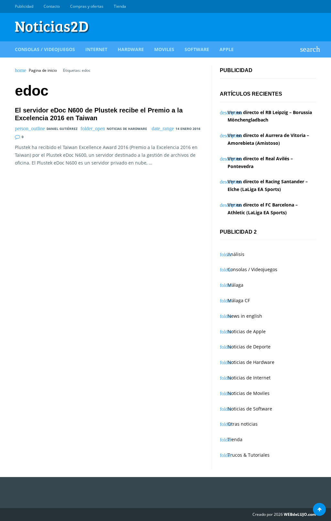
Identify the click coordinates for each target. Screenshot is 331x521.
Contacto (52, 6)
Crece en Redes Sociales (312, 6)
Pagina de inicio (43, 70)
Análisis (236, 254)
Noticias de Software (250, 409)
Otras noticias (243, 424)
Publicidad (24, 6)
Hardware (131, 49)
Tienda (120, 6)
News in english (245, 316)
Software (197, 49)
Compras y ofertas (86, 6)
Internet (96, 49)
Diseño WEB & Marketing (305, 6)
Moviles (164, 49)
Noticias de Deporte (249, 347)
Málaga (235, 285)
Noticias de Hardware (127, 128)
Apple (226, 49)
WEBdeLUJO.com (300, 514)
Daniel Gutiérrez (62, 128)
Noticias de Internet (249, 378)
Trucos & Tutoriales (249, 455)
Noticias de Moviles (249, 393)
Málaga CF (239, 300)
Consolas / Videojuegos (45, 49)
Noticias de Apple (247, 331)
